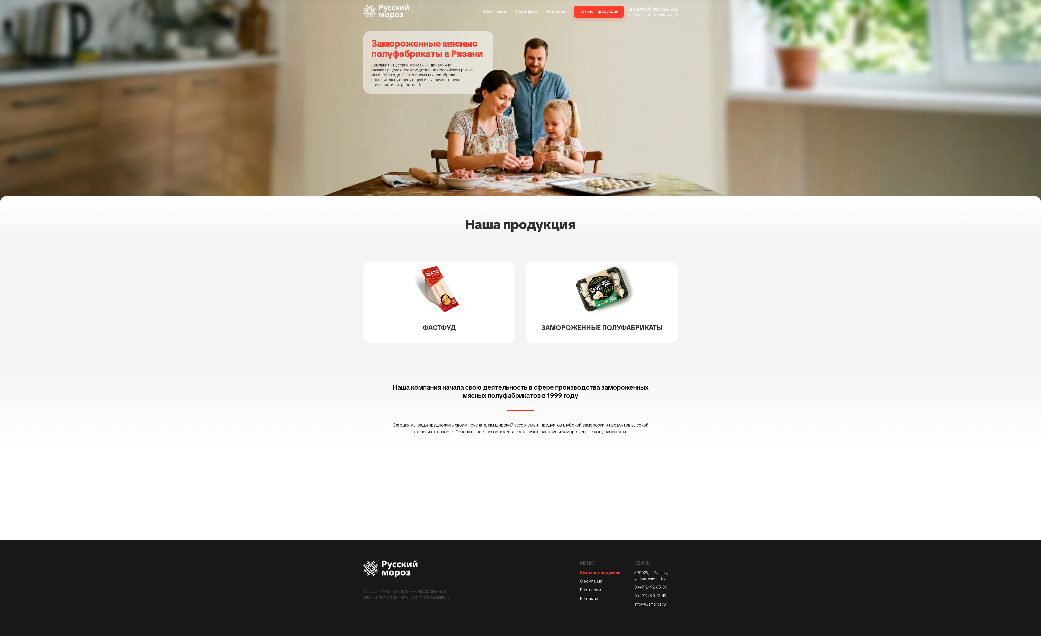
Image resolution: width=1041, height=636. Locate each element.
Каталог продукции (600, 572)
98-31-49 (658, 595)
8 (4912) (642, 595)
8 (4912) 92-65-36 (653, 9)
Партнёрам (590, 589)
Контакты (589, 598)
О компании (591, 581)
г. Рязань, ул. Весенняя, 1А (653, 14)
